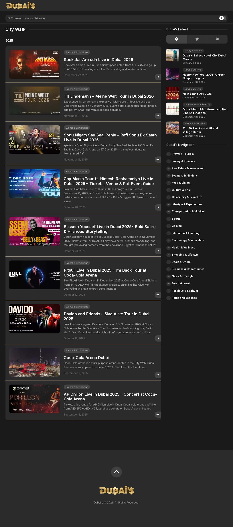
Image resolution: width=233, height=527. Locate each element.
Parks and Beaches (184, 297)
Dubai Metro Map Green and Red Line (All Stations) (205, 111)
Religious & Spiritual (185, 290)
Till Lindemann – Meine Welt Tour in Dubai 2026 (109, 96)
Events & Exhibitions (77, 52)
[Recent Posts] (176, 39)
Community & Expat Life (187, 197)
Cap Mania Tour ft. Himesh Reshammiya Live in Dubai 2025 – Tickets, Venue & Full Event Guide (109, 181)
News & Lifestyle (193, 69)
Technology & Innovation (188, 240)
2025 (9, 40)
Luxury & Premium (193, 50)
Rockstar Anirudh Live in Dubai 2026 (98, 59)
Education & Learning (186, 232)
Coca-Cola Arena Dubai (86, 357)
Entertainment (181, 283)
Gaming (177, 225)
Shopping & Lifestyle (185, 254)
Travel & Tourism (183, 153)
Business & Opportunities (188, 269)
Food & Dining (181, 182)
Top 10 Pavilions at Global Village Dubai (200, 130)
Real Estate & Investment (188, 168)
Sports (176, 218)
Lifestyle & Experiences (187, 204)
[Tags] (217, 39)
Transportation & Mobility (197, 104)
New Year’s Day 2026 (197, 93)
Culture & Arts (181, 189)
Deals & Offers (181, 261)
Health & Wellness (183, 247)
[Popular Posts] (197, 39)
